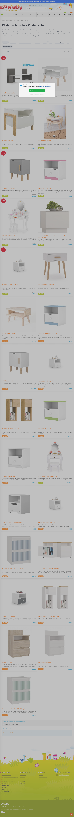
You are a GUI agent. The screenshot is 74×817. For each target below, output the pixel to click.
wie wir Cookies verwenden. (45, 86)
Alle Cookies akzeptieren (37, 91)
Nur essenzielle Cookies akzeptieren (37, 94)
